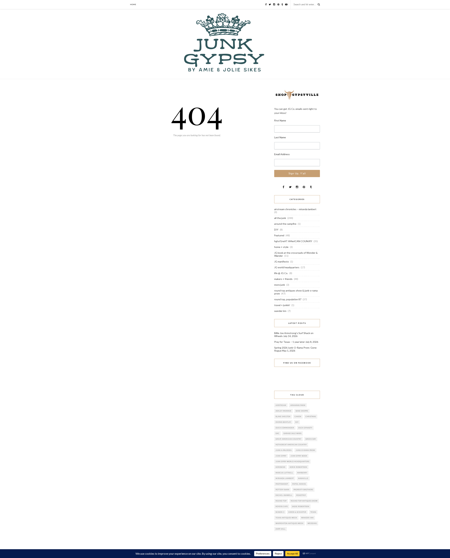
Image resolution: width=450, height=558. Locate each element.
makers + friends (283, 278)
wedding (312, 523)
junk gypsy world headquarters (292, 461)
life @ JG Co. (281, 273)
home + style (281, 246)
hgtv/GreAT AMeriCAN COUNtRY (293, 241)
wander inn (280, 310)
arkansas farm (297, 405)
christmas (311, 416)
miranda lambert (285, 478)
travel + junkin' (282, 305)
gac (277, 433)
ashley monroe (283, 411)
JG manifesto (281, 261)
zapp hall (280, 529)
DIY (276, 229)
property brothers (303, 490)
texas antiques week (286, 518)
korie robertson (298, 467)
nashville (303, 478)
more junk (279, 284)
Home (133, 4)
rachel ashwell (284, 495)
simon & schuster (297, 512)
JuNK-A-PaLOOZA (284, 450)
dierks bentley (283, 422)
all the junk (280, 217)
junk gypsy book (299, 456)
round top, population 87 (287, 299)
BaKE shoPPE (302, 411)
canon (298, 416)
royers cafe (282, 506)
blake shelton (283, 416)
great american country (288, 439)
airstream (281, 405)
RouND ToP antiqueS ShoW (304, 501)
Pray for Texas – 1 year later (289, 341)
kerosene (280, 467)
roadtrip (301, 495)
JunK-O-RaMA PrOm (305, 450)
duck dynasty (305, 428)
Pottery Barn (282, 490)
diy (296, 422)
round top (281, 501)
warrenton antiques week (289, 523)
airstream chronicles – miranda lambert (295, 209)
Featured (279, 235)
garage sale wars (292, 433)
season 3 (280, 512)
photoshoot (282, 484)
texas (313, 512)
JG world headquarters (286, 267)
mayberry (302, 473)
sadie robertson (300, 506)
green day (311, 439)
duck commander (285, 428)
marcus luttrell (284, 473)
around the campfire (285, 223)
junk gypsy (281, 456)
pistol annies (299, 484)
